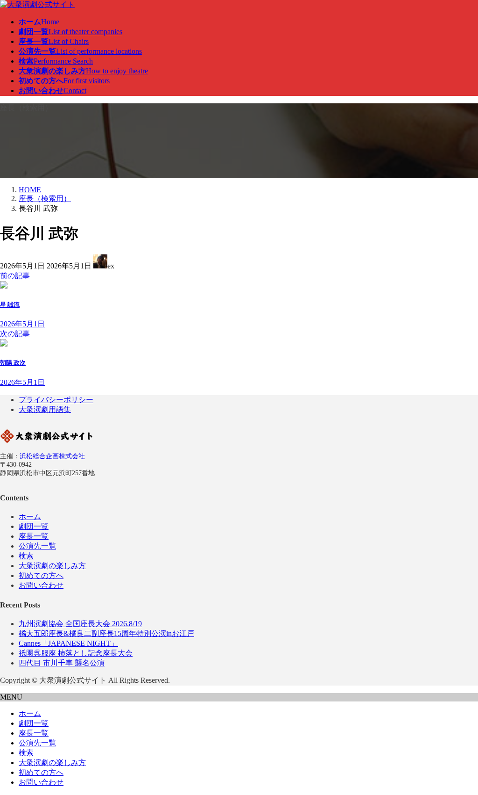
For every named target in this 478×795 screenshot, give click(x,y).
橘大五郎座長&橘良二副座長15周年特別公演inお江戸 (106, 633)
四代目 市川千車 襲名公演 (62, 663)
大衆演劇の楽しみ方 (52, 566)
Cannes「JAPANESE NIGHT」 (68, 643)
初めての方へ (41, 575)
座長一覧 (34, 536)
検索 (26, 556)
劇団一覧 (34, 526)
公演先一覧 (37, 546)
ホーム (30, 516)
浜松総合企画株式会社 (52, 456)
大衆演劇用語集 (45, 409)
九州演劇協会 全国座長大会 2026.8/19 (80, 624)
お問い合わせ (41, 585)
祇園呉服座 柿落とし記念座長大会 (76, 653)
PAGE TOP (459, 761)
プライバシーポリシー (56, 400)
